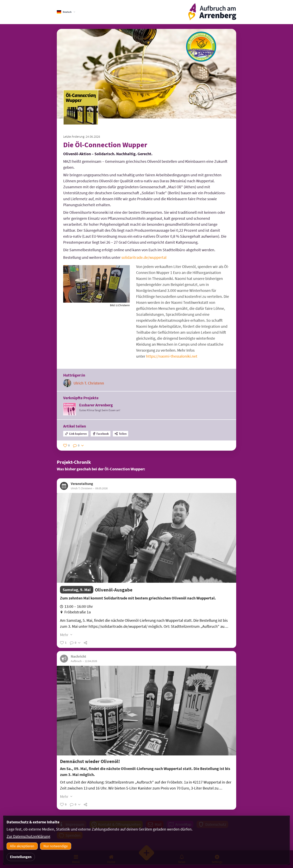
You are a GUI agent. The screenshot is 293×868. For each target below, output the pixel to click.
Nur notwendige (55, 846)
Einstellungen (20, 856)
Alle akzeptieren (22, 846)
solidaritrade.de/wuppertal (143, 257)
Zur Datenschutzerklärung (28, 836)
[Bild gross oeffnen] (96, 301)
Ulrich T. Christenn (89, 383)
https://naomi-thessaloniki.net (171, 356)
